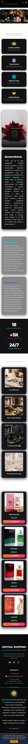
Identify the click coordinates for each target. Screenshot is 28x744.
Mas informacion (20, 738)
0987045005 (14, 673)
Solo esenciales (14, 728)
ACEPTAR (14, 741)
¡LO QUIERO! (15, 521)
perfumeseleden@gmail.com (15, 676)
